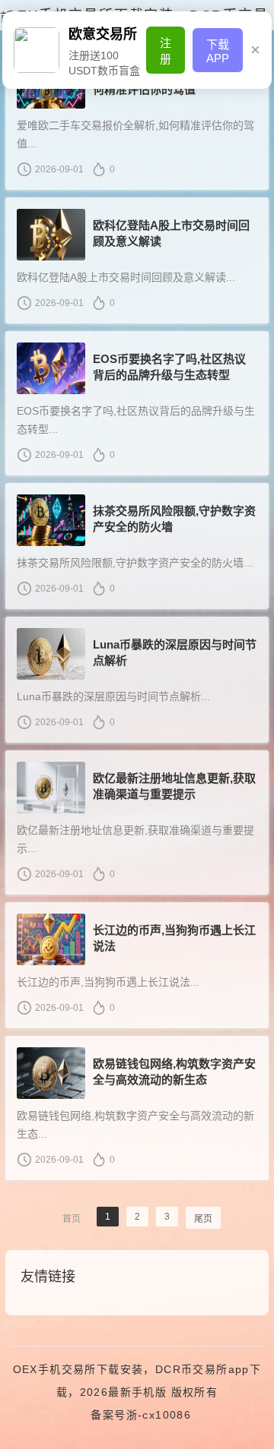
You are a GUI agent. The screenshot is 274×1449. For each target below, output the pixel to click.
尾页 (203, 1219)
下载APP (217, 51)
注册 (165, 50)
